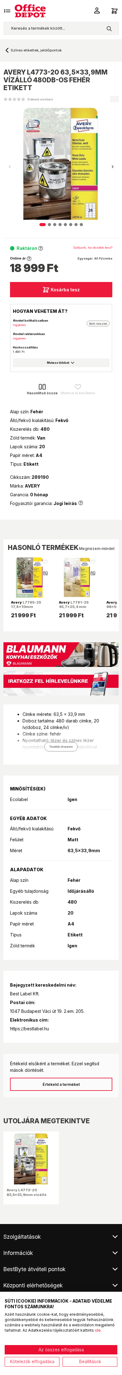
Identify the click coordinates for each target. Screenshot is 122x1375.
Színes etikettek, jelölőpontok (36, 50)
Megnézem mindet (96, 548)
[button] (112, 167)
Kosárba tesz (65, 289)
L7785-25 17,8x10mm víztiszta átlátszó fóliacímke (27, 609)
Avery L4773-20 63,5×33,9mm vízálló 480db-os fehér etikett (28, 1194)
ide (98, 1330)
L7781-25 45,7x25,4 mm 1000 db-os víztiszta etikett (74, 609)
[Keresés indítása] (109, 28)
